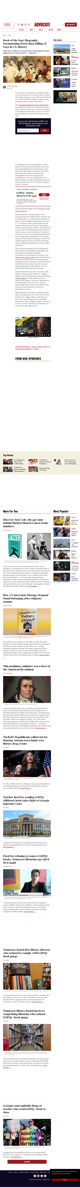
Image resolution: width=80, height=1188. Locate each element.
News (31, 30)
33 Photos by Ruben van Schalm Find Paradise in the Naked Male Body (20, 471)
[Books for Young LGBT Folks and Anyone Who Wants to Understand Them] (33, 469)
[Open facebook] (18, 24)
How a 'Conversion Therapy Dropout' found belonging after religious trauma (26, 598)
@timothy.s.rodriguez (23, 637)
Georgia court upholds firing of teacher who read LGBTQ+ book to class (24, 1109)
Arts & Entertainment (75, 57)
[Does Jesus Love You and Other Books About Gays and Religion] (59, 462)
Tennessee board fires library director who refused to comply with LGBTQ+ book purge (26, 953)
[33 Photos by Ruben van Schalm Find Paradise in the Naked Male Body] (8, 469)
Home (4, 35)
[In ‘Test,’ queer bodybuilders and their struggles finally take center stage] (61, 60)
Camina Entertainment (23, 349)
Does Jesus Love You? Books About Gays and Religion (70, 462)
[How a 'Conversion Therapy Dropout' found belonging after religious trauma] (27, 621)
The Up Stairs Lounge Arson (25, 257)
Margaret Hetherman (8, 605)
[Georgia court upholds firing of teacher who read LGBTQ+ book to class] (27, 1132)
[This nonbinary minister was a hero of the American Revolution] (27, 689)
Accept (65, 1179)
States (73, 540)
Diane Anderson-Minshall (13, 86)
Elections (74, 79)
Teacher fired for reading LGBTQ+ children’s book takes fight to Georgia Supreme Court (26, 800)
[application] (65, 96)
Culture (73, 574)
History (51, 30)
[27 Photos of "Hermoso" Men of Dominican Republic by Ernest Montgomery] (33, 462)
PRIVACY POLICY (43, 1172)
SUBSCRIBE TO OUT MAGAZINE (7, 24)
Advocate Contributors (8, 673)
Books (9, 35)
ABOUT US (15, 1172)
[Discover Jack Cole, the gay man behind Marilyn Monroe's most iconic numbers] (27, 546)
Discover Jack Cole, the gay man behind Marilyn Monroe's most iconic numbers (25, 523)
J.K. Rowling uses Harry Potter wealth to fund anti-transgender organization (19, 463)
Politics (21, 30)
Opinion (59, 30)
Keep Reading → (33, 586)
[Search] (63, 25)
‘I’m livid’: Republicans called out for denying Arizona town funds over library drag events (25, 740)
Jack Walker (6, 747)
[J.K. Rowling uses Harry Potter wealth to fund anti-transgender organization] (8, 462)
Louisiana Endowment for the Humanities (33, 105)
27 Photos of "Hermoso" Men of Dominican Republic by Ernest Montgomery (45, 463)
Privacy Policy (56, 1173)
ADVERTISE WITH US (34, 1172)
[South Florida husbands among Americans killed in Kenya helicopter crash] (61, 49)
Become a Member (44, 194)
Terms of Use (66, 1173)
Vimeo (36, 349)
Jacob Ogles (6, 807)
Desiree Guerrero (7, 530)
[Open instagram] (29, 24)
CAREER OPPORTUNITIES (24, 1172)
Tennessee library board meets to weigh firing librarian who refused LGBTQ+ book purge (24, 1014)
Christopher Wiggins (8, 866)
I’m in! (44, 130)
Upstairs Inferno (21, 278)
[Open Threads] (25, 24)
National (73, 68)
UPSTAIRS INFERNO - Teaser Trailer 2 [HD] (30, 347)
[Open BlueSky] (22, 24)
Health (41, 30)
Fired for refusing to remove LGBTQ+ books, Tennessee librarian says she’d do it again (26, 859)
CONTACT (10, 1172)
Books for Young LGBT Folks (44, 469)
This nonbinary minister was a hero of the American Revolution (26, 667)
